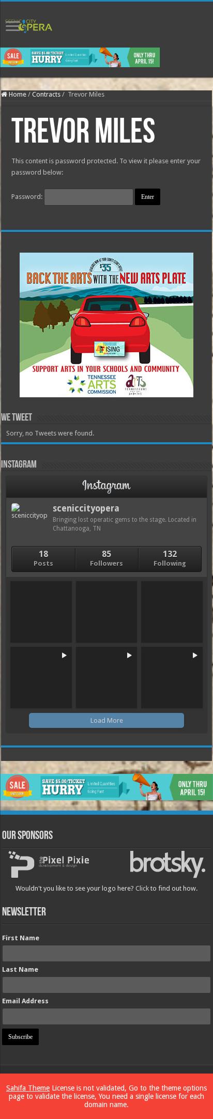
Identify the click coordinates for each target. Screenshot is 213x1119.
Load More (106, 720)
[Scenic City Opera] (28, 24)
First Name (20, 938)
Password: (27, 196)
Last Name (20, 969)
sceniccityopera (86, 508)
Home (16, 94)
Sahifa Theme (28, 1088)
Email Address (25, 1001)
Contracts (46, 94)
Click (142, 888)
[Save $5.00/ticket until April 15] (80, 57)
